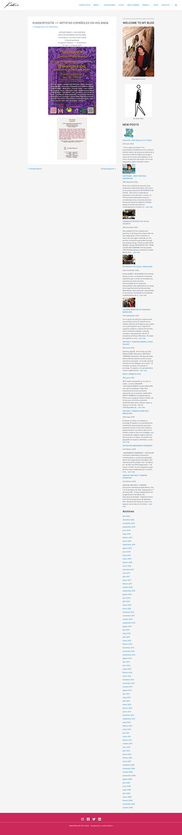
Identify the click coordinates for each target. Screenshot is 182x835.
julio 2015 (126, 630)
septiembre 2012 (129, 719)
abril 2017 (126, 577)
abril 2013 (126, 701)
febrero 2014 (127, 672)
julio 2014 (126, 662)
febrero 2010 (127, 758)
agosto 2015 (127, 626)
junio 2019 (126, 530)
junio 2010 (126, 747)
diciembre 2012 (128, 715)
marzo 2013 (127, 705)
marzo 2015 (127, 641)
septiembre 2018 (129, 545)
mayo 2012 (127, 722)
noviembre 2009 (129, 769)
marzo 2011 (127, 737)
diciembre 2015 (128, 612)
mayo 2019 (127, 534)
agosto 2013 (127, 690)
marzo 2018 (127, 559)
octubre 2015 (127, 619)
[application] (100, 5)
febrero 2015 (127, 644)
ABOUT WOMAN (133, 5)
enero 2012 (127, 729)
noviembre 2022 (129, 523)
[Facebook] (88, 819)
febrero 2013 (127, 708)
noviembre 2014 (129, 651)
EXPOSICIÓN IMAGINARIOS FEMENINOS (137, 446)
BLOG (156, 5)
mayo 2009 (127, 790)
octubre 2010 (127, 744)
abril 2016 (126, 601)
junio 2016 (126, 598)
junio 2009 (126, 786)
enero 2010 (127, 761)
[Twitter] (93, 819)
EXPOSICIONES (109, 5)
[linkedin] (99, 819)
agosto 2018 (127, 548)
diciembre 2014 (128, 648)
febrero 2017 (127, 584)
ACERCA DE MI (84, 5)
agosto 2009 (127, 779)
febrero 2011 (127, 740)
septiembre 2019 (129, 527)
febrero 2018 (127, 562)
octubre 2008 (128, 808)
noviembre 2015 (129, 616)
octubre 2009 (128, 772)
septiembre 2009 (129, 776)
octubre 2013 (127, 687)
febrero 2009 (127, 800)
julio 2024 (126, 516)
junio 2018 (126, 552)
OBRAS (96, 5)
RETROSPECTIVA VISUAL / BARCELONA (137, 267)
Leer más (149, 207)
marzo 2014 (127, 669)
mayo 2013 (127, 697)
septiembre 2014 (129, 655)
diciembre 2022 (128, 520)
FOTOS (121, 5)
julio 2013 (126, 694)
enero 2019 (127, 541)
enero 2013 (127, 712)
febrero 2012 (127, 726)
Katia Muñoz (73, 826)
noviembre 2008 (129, 804)
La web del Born (107, 826)
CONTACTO (165, 5)
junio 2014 (126, 665)
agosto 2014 (127, 658)
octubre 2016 (127, 587)
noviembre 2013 (129, 683)
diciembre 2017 (128, 570)
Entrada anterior (35, 169)
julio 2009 (126, 783)
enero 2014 (127, 676)
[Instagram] (82, 819)
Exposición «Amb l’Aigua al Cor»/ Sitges (137, 140)
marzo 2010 (127, 754)
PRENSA (145, 5)
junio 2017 (126, 573)
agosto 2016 (127, 594)
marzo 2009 (127, 797)
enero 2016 (127, 609)
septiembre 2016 (129, 591)
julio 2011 (126, 733)
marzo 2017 (127, 580)
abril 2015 (126, 637)
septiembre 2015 (129, 623)
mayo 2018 (127, 555)
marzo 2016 (127, 605)
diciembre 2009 (128, 765)
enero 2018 (127, 566)
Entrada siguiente (108, 169)
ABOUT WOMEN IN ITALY (132, 374)
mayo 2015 (127, 633)
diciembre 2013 (128, 680)
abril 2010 (126, 751)
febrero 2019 (127, 538)
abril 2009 (126, 793)
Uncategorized (38, 27)
